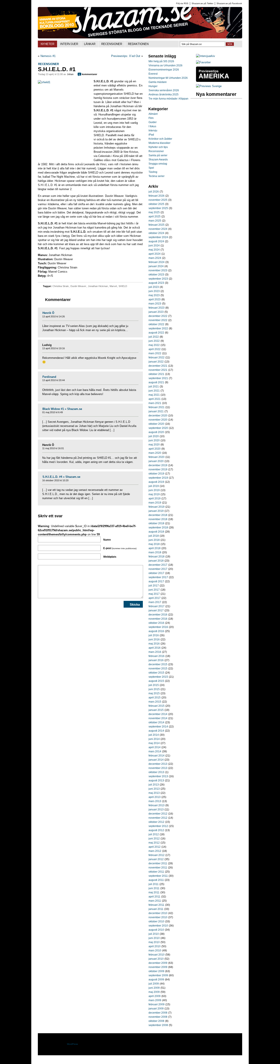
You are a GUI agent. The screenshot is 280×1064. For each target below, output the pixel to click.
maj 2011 (154, 892)
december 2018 (158, 515)
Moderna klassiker (159, 142)
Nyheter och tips (158, 147)
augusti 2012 (156, 830)
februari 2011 (156, 904)
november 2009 (158, 967)
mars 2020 (155, 452)
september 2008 (158, 1025)
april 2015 (155, 697)
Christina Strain (60, 286)
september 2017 (158, 577)
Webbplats (109, 556)
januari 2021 (156, 411)
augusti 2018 (156, 531)
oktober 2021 (156, 374)
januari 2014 (156, 759)
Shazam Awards (158, 159)
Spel (151, 167)
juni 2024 (154, 245)
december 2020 (158, 415)
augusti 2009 (156, 979)
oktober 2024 (156, 233)
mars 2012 (155, 851)
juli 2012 (154, 834)
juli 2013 (154, 784)
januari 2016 (156, 660)
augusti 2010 (156, 929)
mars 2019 (155, 502)
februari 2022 (156, 357)
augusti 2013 (156, 780)
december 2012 (158, 813)
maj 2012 (154, 842)
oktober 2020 (156, 423)
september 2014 (158, 726)
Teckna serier (156, 176)
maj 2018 (154, 544)
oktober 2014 (156, 722)
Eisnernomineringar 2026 (164, 69)
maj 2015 (154, 693)
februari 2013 (156, 805)
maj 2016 (154, 643)
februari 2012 (156, 855)
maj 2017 (154, 593)
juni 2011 (154, 888)
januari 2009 (156, 1008)
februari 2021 (156, 407)
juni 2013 (154, 788)
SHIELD (123, 286)
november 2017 (158, 569)
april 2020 (155, 448)
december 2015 (158, 664)
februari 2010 (156, 954)
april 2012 (155, 846)
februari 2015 (156, 705)
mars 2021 (155, 403)
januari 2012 (156, 859)
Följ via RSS (182, 3)
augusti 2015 (156, 680)
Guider (153, 122)
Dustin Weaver (78, 286)
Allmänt (153, 113)
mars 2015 (155, 701)
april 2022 (155, 349)
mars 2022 (155, 353)
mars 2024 (155, 258)
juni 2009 (154, 987)
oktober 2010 (156, 921)
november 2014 (158, 718)
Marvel (113, 286)
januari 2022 (156, 361)
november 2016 (158, 618)
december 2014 (158, 714)
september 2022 (158, 328)
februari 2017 (156, 606)
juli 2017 (154, 585)
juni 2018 (154, 539)
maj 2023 (154, 295)
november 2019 (158, 469)
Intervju (153, 130)
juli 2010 (154, 933)
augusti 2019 (156, 481)
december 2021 (158, 365)
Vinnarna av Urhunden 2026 (165, 65)
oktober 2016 (156, 622)
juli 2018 (154, 535)
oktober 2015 (156, 672)
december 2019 (158, 465)
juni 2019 (154, 490)
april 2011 (154, 896)
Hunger (153, 86)
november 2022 (158, 320)
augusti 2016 (156, 631)
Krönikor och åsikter (160, 138)
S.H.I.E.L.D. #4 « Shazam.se (61, 476)
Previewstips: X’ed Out (125, 56)
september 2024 (158, 237)
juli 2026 (154, 191)
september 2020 (158, 428)
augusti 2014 (156, 730)
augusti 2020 (156, 432)
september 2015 (158, 676)
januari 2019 (156, 510)
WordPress (72, 1044)
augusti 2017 (156, 581)
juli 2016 (154, 635)
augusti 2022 (156, 332)
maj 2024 (154, 249)
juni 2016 (154, 639)
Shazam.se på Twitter (202, 3)
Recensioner (48, 64)
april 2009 (155, 996)
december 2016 (158, 614)
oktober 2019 (156, 473)
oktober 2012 (156, 821)
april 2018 (155, 548)
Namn (107, 539)
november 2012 (158, 817)
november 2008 (158, 1016)
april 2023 (155, 299)
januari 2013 (156, 809)
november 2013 (158, 768)
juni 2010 (154, 938)
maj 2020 (154, 444)
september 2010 (158, 925)
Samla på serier (158, 155)
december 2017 (158, 564)
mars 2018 (155, 552)
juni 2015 (154, 689)
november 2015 (158, 668)
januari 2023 (156, 311)
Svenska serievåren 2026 (164, 90)
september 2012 (158, 826)
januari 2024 (156, 266)
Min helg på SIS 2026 (161, 61)
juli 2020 (154, 436)
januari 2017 (156, 610)
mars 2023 (155, 303)
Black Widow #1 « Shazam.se (62, 409)
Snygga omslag (158, 163)
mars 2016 (155, 651)
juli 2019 (154, 486)
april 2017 (155, 598)
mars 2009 (155, 1000)
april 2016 (155, 647)
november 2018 (158, 519)
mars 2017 (155, 602)
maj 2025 (154, 212)
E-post (119, 548)
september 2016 (158, 627)
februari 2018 (156, 556)
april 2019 (155, 498)
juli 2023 (154, 287)
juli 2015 (154, 685)
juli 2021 (154, 386)
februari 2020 (156, 457)
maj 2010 (154, 942)
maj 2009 (154, 992)
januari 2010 (156, 958)
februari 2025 (156, 224)
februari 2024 (156, 262)
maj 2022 (154, 345)
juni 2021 (154, 390)
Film (151, 118)
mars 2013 (155, 801)
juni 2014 (154, 739)
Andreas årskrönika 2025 (163, 94)
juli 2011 (154, 884)
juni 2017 (154, 589)
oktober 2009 (156, 971)
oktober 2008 (156, 1021)
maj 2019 (154, 494)
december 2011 (158, 863)
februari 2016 (156, 656)
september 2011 (158, 875)
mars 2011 (155, 900)
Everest (153, 73)
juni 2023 (154, 291)
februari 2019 (156, 506)
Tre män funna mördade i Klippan (168, 98)
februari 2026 (156, 195)
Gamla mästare (158, 82)
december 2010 (158, 913)
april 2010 (155, 946)
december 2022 (158, 316)
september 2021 (158, 378)
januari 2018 (156, 560)
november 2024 (158, 228)
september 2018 (158, 527)
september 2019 (158, 477)
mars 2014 (155, 751)
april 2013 (155, 797)
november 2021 (158, 369)
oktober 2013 (156, 772)
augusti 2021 (156, 382)
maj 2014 (154, 743)
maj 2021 (154, 394)
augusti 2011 (156, 880)
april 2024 (155, 253)
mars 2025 (155, 220)
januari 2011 (156, 909)
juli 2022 (154, 336)
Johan (70, 74)
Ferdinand (49, 376)
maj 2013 (154, 792)
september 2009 (158, 975)
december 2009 (158, 962)
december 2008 (158, 1012)
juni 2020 (154, 440)
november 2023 (158, 270)
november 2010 (158, 917)
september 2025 (158, 208)
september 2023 (158, 278)
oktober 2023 (156, 274)
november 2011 (158, 867)
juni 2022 (154, 340)
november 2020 (158, 419)
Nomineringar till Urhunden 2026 (168, 77)
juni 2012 (154, 838)
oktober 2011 (156, 871)
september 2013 (158, 776)
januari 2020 (156, 461)
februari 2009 (156, 1004)
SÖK (229, 44)
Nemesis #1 (48, 56)
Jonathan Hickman (98, 286)
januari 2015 (156, 710)
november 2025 (158, 199)
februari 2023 (156, 307)
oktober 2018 (156, 523)
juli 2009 (154, 983)
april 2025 (155, 216)
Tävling (153, 172)
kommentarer (88, 74)
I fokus (152, 126)
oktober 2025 (156, 204)
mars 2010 (155, 950)
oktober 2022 (156, 324)
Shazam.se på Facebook (229, 3)
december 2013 (158, 763)
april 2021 (155, 399)
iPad (151, 134)
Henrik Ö (48, 313)
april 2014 (155, 747)
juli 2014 (154, 734)
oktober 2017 (156, 573)
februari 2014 (156, 755)
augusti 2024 (156, 241)
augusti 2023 (156, 282)
